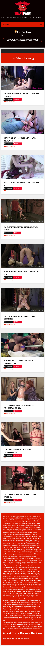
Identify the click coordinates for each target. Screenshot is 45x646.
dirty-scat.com (16, 638)
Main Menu (6, 24)
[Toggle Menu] (41, 51)
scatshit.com (7, 638)
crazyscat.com (25, 638)
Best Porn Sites (24, 32)
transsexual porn (10, 101)
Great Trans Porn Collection (22, 633)
